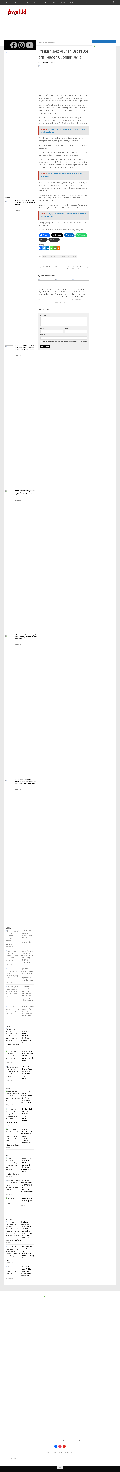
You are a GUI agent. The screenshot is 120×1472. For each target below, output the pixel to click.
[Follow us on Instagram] (21, 45)
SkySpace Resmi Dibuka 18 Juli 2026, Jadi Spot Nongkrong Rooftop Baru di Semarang (25, 202)
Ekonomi (35, 2)
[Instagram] (60, 1446)
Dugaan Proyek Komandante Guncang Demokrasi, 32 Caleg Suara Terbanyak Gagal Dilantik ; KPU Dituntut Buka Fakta (25, 492)
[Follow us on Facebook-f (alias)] (13, 45)
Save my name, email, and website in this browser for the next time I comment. (65, 341)
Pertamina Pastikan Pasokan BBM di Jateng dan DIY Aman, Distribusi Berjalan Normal (27, 1011)
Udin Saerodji (44, 62)
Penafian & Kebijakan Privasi (71, 1440)
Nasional (13, 2)
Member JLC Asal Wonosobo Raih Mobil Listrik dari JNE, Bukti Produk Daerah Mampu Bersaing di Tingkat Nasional (25, 347)
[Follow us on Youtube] (29, 45)
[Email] (55, 248)
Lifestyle (53, 2)
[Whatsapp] (51, 248)
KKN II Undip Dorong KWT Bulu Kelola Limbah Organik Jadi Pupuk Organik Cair (27, 1271)
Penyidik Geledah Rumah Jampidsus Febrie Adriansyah (27, 1200)
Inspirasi (62, 2)
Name (42, 328)
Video (79, 2)
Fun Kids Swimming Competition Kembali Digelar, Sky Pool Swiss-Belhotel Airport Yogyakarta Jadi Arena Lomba (25, 781)
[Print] (58, 248)
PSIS (85, 2)
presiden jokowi (65, 256)
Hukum (27, 2)
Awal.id (44, 256)
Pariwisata (71, 2)
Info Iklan (48, 1440)
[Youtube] (64, 1446)
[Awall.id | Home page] (17, 12)
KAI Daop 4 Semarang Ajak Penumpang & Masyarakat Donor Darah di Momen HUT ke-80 (62, 294)
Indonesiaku (44, 2)
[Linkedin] (47, 248)
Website (42, 334)
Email (67, 328)
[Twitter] (44, 248)
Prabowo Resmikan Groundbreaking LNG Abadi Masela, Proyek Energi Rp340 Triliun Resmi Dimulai (26, 636)
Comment (43, 315)
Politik (20, 2)
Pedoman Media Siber (57, 1440)
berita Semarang (51, 256)
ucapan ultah (73, 256)
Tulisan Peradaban (12, 1458)
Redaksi (42, 1440)
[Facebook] (40, 248)
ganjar (58, 256)
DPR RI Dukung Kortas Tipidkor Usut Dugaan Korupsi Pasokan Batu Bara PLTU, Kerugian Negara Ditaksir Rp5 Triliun (27, 993)
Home (7, 2)
